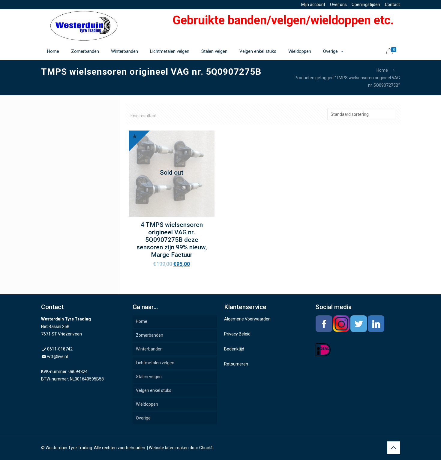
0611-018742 (60, 349)
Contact (392, 4)
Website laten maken (169, 447)
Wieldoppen (147, 404)
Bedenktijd (234, 349)
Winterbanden (149, 349)
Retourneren (236, 364)
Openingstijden (366, 4)
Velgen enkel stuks (153, 390)
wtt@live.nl (57, 356)
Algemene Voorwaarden (247, 319)
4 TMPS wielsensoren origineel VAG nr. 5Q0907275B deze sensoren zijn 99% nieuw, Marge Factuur (171, 239)
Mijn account (313, 4)
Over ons (338, 4)
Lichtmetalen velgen (155, 362)
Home (382, 70)
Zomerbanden (149, 335)
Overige (143, 418)
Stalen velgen (149, 376)
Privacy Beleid (237, 334)
